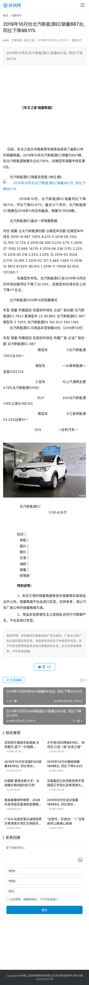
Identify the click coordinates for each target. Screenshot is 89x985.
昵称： (13, 871)
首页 (5, 15)
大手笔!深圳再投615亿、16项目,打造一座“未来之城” (66, 745)
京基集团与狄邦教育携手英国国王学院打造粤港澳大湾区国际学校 (65, 783)
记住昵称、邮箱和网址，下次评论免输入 (33, 899)
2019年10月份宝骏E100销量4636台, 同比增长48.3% (22, 764)
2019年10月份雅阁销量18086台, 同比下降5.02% (65, 764)
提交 (44, 910)
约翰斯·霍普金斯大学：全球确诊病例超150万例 (21, 783)
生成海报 (15, 680)
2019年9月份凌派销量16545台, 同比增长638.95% (62, 802)
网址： (12, 891)
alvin (6, 40)
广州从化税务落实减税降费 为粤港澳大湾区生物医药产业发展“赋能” (23, 821)
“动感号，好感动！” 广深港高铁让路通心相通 (65, 821)
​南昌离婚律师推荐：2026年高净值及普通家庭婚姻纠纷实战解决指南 (23, 802)
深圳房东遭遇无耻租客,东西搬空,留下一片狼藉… (21, 745)
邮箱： (13, 881)
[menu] (82, 5)
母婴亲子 (76, 40)
